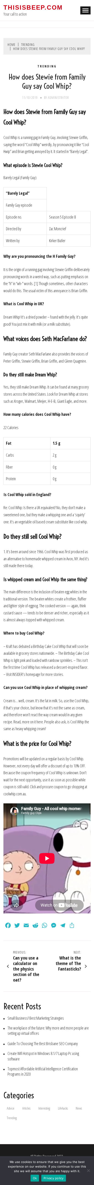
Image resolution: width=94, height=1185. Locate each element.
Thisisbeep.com (33, 7)
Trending (47, 66)
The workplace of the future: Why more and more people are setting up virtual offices (48, 1030)
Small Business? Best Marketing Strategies (36, 1018)
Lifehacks (63, 1108)
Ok (35, 1178)
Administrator (58, 97)
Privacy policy (54, 1178)
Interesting (44, 1108)
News (79, 1108)
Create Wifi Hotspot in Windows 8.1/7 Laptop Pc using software (43, 1056)
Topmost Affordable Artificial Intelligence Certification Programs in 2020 (43, 1071)
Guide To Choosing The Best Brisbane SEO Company (43, 1043)
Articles (26, 1108)
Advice (10, 1108)
